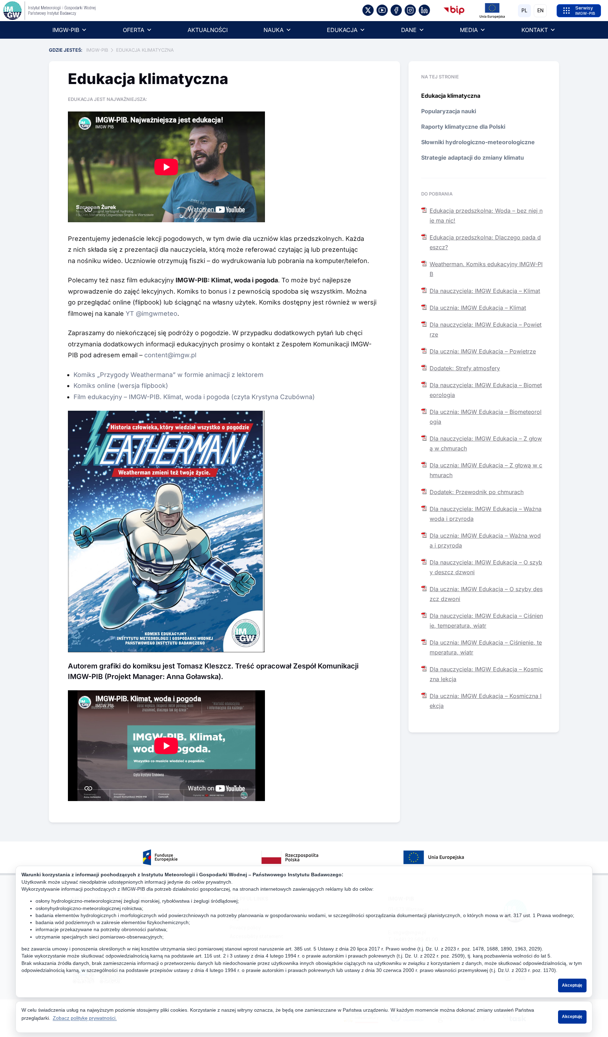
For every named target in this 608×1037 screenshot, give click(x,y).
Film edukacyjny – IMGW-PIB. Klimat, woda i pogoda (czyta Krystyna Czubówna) (194, 397)
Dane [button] (409, 29)
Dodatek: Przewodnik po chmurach (477, 491)
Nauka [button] (274, 29)
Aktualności (208, 29)
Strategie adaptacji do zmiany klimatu (472, 157)
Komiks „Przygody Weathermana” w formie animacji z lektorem (169, 374)
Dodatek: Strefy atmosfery (465, 368)
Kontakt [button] (534, 29)
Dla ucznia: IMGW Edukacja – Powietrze (483, 351)
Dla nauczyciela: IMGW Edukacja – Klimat (485, 290)
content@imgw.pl (170, 355)
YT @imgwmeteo (151, 313)
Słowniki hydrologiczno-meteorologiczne (478, 142)
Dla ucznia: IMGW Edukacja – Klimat (478, 307)
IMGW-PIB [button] (65, 29)
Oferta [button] (133, 29)
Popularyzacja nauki (448, 111)
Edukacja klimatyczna (450, 95)
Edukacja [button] (342, 29)
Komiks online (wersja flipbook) (122, 385)
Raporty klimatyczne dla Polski (463, 126)
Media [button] (469, 29)
